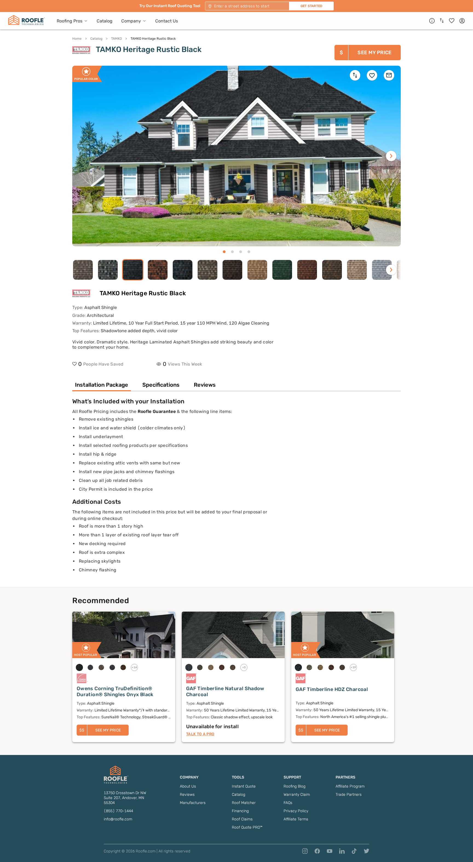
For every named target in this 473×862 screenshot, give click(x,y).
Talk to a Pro (200, 734)
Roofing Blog (294, 786)
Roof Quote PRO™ (247, 827)
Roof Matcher (244, 802)
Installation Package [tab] (101, 384)
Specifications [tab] (161, 384)
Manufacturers (193, 802)
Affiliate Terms (296, 819)
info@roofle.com (118, 819)
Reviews (187, 794)
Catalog (96, 39)
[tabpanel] (236, 492)
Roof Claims (242, 819)
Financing (240, 811)
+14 (134, 667)
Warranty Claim (297, 794)
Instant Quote (244, 786)
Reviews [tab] (205, 384)
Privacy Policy (296, 811)
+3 (244, 667)
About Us (188, 786)
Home (77, 39)
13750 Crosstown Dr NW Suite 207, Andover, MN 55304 (125, 798)
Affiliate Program (350, 786)
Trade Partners (349, 794)
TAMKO (116, 39)
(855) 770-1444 (118, 811)
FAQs (288, 802)
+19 (353, 667)
